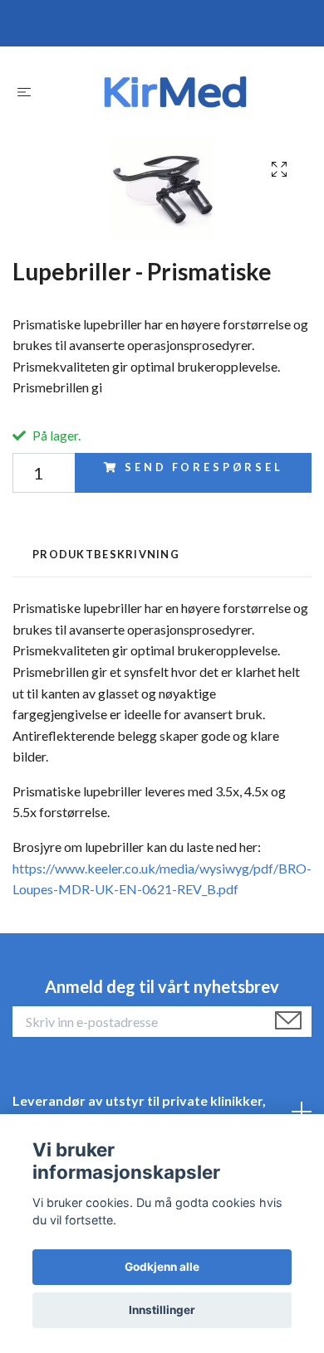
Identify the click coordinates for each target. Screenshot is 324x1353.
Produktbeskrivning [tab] (105, 554)
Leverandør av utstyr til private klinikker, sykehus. (139, 1111)
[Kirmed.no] (175, 92)
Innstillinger (162, 1309)
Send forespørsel (203, 467)
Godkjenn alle (162, 1266)
